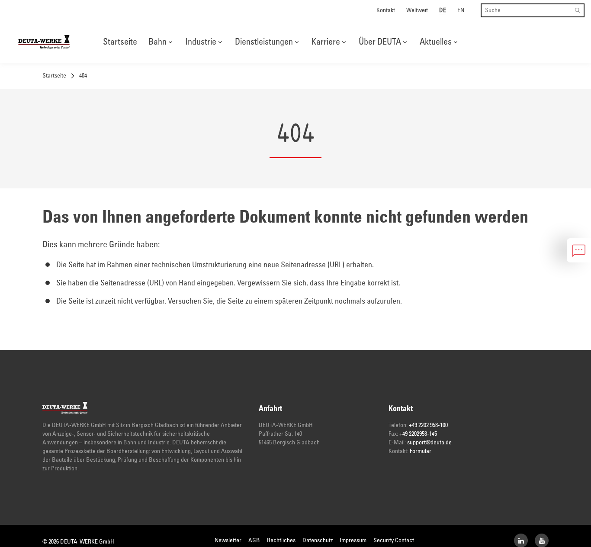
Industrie (200, 42)
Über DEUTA (380, 42)
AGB (254, 540)
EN (460, 10)
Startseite (120, 42)
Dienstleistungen (264, 42)
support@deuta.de (429, 443)
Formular (420, 451)
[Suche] (578, 10)
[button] (170, 42)
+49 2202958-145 (418, 434)
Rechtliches (281, 540)
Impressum (353, 540)
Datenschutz (317, 540)
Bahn (157, 42)
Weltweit (417, 10)
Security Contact (393, 540)
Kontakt (385, 10)
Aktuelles (436, 42)
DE (442, 10)
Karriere (326, 42)
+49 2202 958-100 (428, 425)
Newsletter (228, 540)
